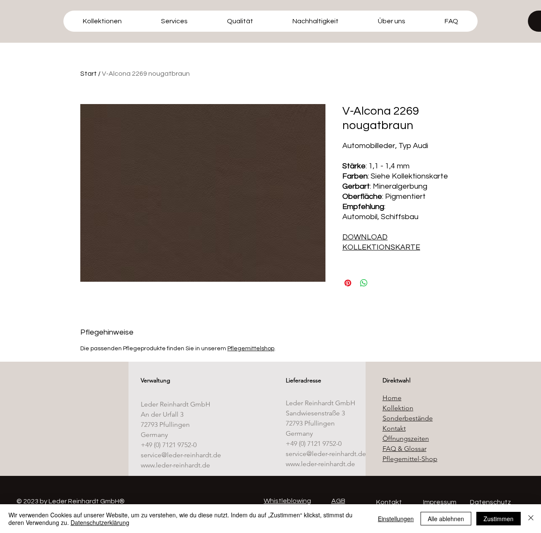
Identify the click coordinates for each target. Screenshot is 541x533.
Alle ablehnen (446, 518)
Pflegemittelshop (250, 349)
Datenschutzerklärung (100, 522)
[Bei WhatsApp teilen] (364, 283)
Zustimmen (499, 518)
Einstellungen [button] (396, 518)
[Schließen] (531, 518)
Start (88, 73)
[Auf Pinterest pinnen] (348, 283)
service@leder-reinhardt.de (181, 455)
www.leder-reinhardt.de (175, 465)
